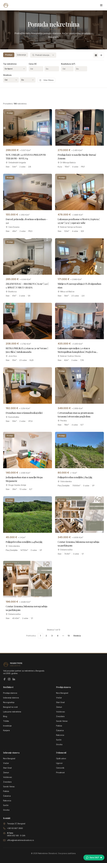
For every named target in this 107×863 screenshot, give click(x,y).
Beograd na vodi (10, 707)
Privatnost (60, 772)
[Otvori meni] (101, 5)
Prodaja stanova (10, 693)
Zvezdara (60, 716)
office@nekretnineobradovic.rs (20, 840)
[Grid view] (96, 55)
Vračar (59, 698)
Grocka (59, 744)
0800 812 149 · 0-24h (16, 835)
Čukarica (60, 730)
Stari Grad (60, 702)
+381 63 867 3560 (15, 828)
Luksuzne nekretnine (12, 712)
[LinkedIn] (14, 679)
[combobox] (43, 55)
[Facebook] (4, 679)
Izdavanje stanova (11, 698)
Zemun (59, 707)
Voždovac (60, 712)
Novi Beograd (62, 693)
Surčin (58, 740)
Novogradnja (8, 702)
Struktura (7, 75)
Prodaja (8, 55)
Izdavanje (21, 55)
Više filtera (48, 80)
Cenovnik (60, 768)
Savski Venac (62, 721)
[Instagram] (9, 679)
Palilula (59, 726)
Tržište (6, 721)
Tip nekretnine (10, 64)
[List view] (101, 55)
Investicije (7, 726)
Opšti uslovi (61, 758)
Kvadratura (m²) (68, 64)
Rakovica (60, 735)
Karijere (6, 730)
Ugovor (59, 763)
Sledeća (77, 636)
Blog (5, 716)
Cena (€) (33, 64)
